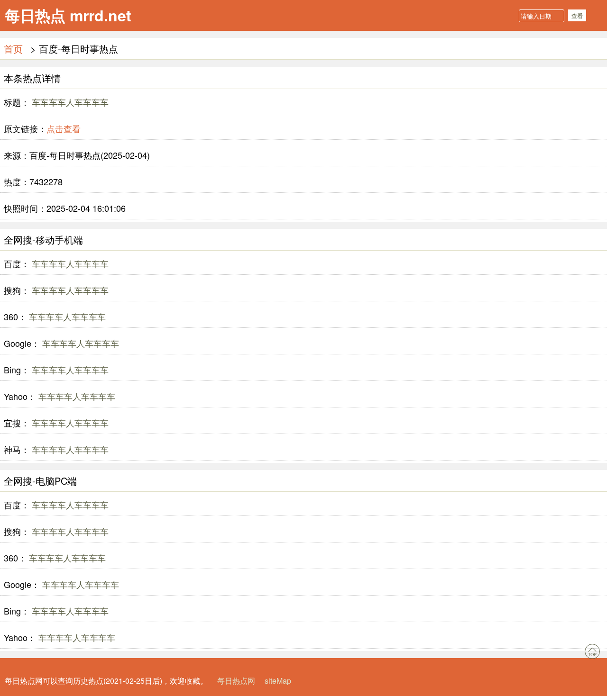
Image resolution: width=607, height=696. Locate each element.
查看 (577, 15)
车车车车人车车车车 (69, 102)
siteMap (278, 680)
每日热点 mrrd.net (68, 15)
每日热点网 (236, 680)
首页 (13, 48)
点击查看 (63, 128)
